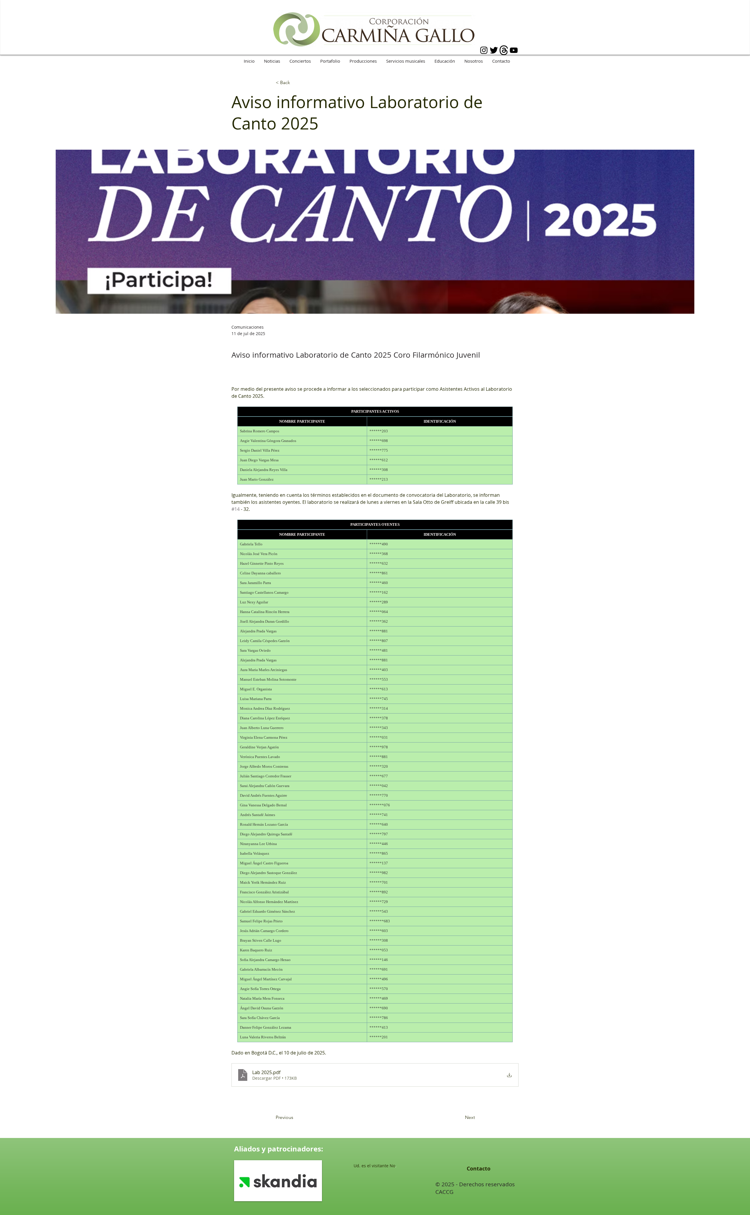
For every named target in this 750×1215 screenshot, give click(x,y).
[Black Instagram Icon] (484, 50)
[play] (310, 1196)
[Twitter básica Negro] (494, 50)
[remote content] (375, 445)
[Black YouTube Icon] (514, 50)
